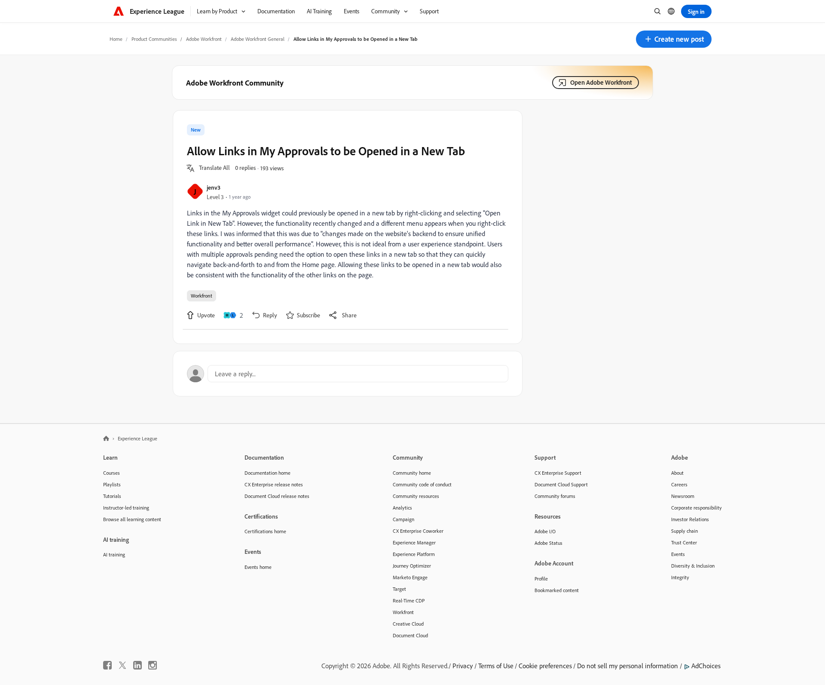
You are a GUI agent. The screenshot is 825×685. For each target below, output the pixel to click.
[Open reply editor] (347, 373)
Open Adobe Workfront (601, 82)
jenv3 (213, 187)
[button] (674, 39)
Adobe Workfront (204, 39)
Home (116, 39)
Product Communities (154, 39)
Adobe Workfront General (257, 39)
